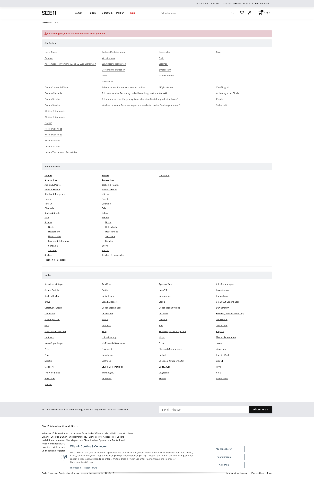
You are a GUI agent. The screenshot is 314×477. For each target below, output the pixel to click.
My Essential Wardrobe (113, 343)
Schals (105, 213)
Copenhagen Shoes (112, 307)
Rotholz (163, 354)
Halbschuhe (54, 231)
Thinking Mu (108, 372)
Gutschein (164, 175)
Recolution (107, 354)
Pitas (47, 354)
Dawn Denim (222, 307)
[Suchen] (232, 13)
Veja (218, 372)
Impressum (75, 467)
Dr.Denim (163, 313)
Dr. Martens (107, 313)
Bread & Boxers (110, 301)
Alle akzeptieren (224, 449)
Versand (84, 473)
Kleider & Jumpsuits (54, 194)
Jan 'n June (221, 325)
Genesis (163, 319)
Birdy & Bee (108, 295)
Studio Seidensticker (112, 366)
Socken (48, 255)
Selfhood (106, 360)
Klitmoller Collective (55, 331)
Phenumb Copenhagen (170, 349)
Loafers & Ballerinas (58, 240)
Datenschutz (90, 467)
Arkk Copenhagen (225, 284)
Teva (218, 366)
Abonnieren (260, 409)
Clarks (162, 301)
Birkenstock (165, 295)
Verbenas (107, 378)
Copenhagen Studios (169, 307)
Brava (47, 301)
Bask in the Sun (52, 295)
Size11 (219, 360)
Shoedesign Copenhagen (171, 360)
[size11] (49, 13)
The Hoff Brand (52, 372)
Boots (51, 227)
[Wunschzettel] (242, 13)
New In (48, 203)
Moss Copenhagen (53, 343)
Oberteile (49, 208)
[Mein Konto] (250, 13)
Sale (46, 217)
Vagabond (164, 372)
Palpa (47, 349)
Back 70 (163, 290)
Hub (161, 325)
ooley (219, 343)
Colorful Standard (53, 307)
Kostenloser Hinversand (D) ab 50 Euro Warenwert (246, 3)
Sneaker (52, 250)
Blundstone (222, 295)
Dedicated (49, 313)
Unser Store (202, 3)
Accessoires (50, 180)
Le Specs (49, 337)
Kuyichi (220, 331)
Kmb (104, 331)
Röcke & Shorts (52, 213)
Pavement (107, 349)
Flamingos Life (52, 319)
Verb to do (49, 378)
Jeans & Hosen (52, 189)
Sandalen (53, 245)
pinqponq (221, 349)
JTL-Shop (267, 473)
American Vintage (53, 284)
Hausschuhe (54, 236)
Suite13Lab (164, 366)
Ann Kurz (106, 284)
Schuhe (48, 222)
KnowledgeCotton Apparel (172, 331)
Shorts (105, 245)
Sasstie (48, 360)
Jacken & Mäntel (52, 184)
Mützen (48, 198)
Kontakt (215, 3)
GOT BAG (106, 325)
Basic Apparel (223, 290)
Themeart (244, 473)
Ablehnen (224, 464)
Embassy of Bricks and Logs (230, 313)
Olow (161, 343)
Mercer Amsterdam (226, 337)
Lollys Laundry (109, 337)
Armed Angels (51, 290)
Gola (46, 325)
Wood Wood (222, 378)
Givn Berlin (221, 319)
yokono (48, 384)
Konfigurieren (224, 457)
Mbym (162, 337)
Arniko (105, 290)
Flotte (105, 319)
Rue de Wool (222, 354)
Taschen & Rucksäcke (55, 259)
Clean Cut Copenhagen (227, 301)
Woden (162, 378)
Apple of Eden (166, 284)
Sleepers (49, 366)
